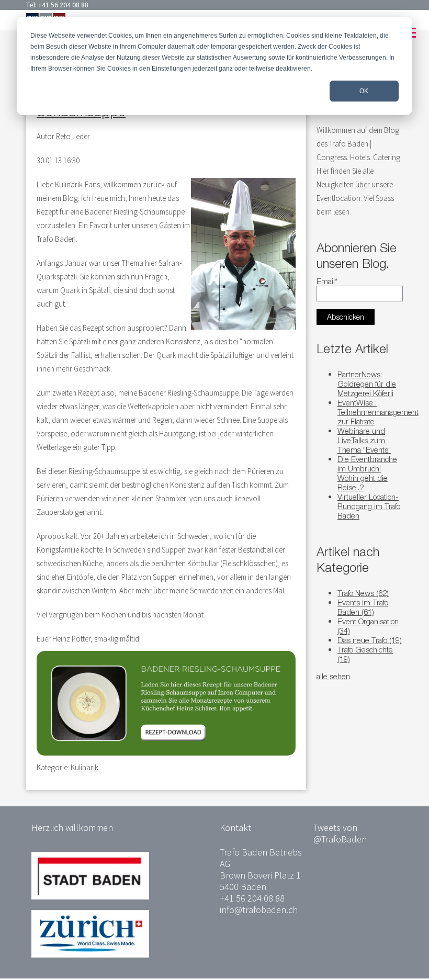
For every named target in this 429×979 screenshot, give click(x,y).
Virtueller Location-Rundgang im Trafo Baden (368, 506)
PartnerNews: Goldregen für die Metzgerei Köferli (366, 383)
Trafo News (363, 593)
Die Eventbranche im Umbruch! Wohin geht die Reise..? (367, 473)
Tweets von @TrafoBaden (340, 833)
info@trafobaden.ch (259, 910)
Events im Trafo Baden (362, 607)
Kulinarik (84, 767)
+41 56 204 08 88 (63, 4)
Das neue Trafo (369, 640)
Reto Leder (73, 136)
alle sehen (333, 676)
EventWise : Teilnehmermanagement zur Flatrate (378, 412)
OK (363, 91)
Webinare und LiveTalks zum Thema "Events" (364, 440)
